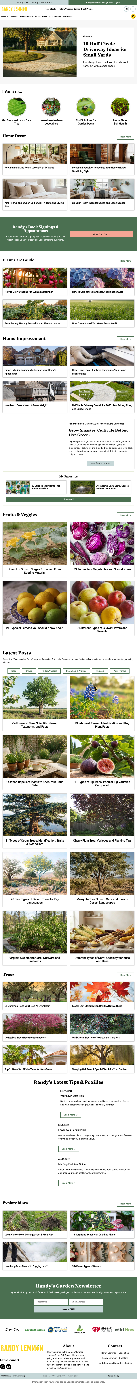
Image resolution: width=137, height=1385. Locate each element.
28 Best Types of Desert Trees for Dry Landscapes (35, 901)
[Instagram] (126, 9)
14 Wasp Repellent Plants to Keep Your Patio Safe (34, 783)
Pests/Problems (27, 16)
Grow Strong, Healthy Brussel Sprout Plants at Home (32, 323)
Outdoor (57, 16)
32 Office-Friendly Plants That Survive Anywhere (46, 487)
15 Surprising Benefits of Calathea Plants (93, 1234)
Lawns (77, 9)
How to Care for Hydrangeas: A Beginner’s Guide (97, 291)
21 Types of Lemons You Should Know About (34, 628)
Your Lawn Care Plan (72, 1095)
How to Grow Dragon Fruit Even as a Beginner (29, 291)
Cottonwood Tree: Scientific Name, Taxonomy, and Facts (34, 725)
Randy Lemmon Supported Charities (115, 1363)
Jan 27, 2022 (64, 1159)
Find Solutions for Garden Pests (85, 122)
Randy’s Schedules (42, 2)
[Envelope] (133, 9)
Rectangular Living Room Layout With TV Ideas (29, 167)
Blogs (45, 1376)
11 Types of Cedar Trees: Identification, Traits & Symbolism (35, 842)
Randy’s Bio (23, 2)
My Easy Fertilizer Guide (72, 1164)
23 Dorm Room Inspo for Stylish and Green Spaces (98, 202)
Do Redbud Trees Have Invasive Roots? (25, 1037)
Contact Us (61, 1376)
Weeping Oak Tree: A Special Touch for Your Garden (99, 1069)
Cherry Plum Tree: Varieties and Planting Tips (102, 840)
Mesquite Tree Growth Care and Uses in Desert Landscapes (102, 901)
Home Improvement (9, 16)
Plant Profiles (87, 9)
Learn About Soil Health (120, 122)
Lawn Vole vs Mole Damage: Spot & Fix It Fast (29, 1234)
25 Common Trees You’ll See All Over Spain (27, 1005)
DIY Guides (68, 16)
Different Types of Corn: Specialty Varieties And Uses (102, 959)
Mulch (38, 16)
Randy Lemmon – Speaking (115, 1358)
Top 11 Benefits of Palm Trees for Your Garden (29, 1069)
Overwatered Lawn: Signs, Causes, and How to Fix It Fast (112, 487)
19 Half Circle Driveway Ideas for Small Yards (105, 49)
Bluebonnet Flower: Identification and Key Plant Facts (102, 725)
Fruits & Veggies (65, 9)
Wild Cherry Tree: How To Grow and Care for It (96, 1037)
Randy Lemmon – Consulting (115, 1353)
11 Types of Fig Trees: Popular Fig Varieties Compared (102, 783)
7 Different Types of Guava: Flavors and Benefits (102, 629)
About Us (52, 1376)
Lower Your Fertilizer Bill (72, 1130)
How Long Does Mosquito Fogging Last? (26, 1266)
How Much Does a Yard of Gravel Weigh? (26, 405)
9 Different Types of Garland (86, 1266)
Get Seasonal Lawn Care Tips (16, 122)
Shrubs (53, 9)
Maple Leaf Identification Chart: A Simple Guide (97, 1005)
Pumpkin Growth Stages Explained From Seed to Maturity (35, 571)
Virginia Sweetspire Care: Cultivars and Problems (34, 959)
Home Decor (47, 16)
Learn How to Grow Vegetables (51, 122)
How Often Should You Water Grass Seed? (94, 323)
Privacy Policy (72, 1376)
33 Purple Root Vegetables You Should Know (102, 569)
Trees (46, 9)
